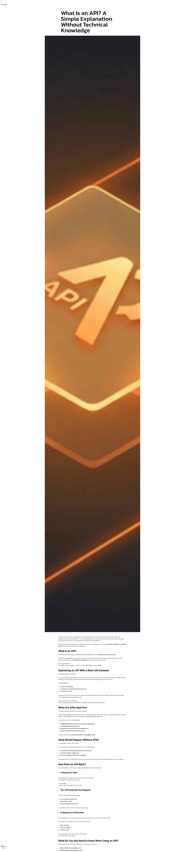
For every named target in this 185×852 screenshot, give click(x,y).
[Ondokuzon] (3, 4)
